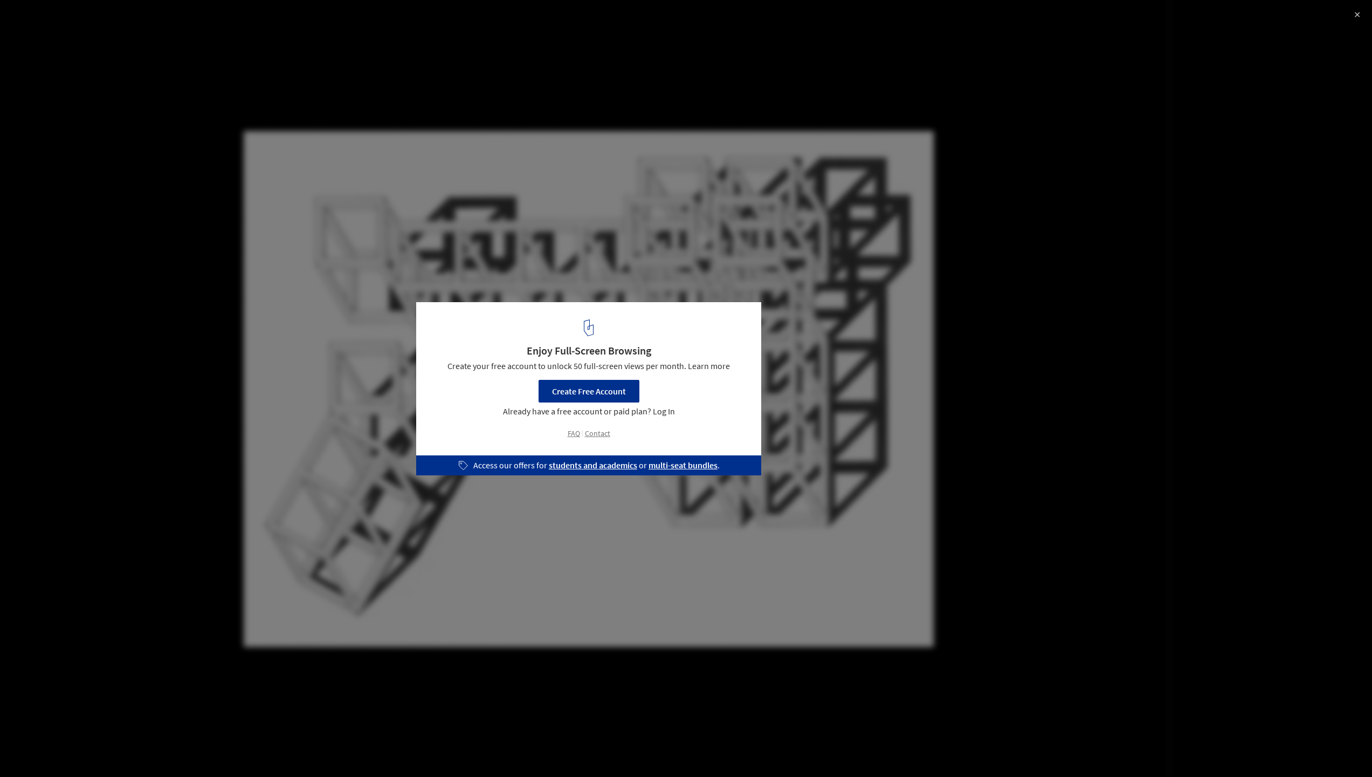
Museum (32, 749)
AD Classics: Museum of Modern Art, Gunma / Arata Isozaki (148, 28)
